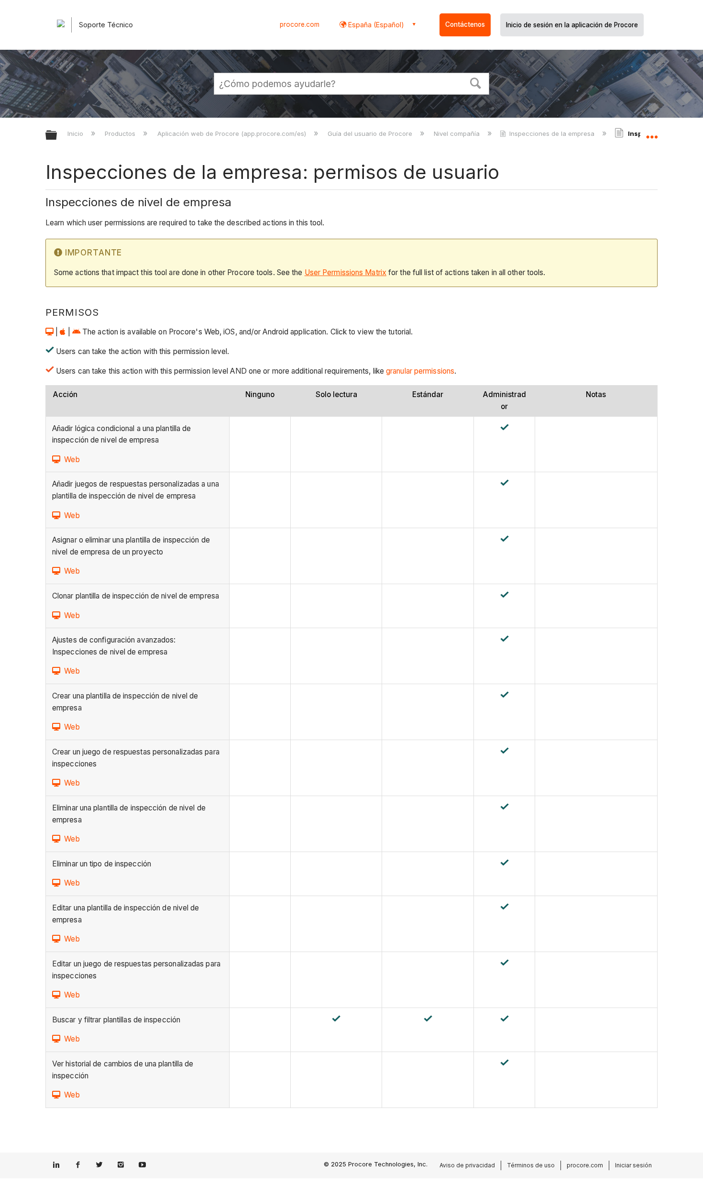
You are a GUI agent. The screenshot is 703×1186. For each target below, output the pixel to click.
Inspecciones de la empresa (551, 133)
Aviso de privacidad (467, 1165)
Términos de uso (531, 1165)
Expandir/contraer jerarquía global (57, 136)
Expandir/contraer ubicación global (652, 132)
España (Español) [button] (375, 25)
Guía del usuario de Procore (371, 133)
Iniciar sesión (633, 1165)
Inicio (76, 133)
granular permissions (419, 371)
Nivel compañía (458, 133)
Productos (121, 133)
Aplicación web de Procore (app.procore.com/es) (232, 133)
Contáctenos (465, 24)
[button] (475, 82)
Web (71, 459)
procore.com (299, 24)
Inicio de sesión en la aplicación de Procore (572, 25)
